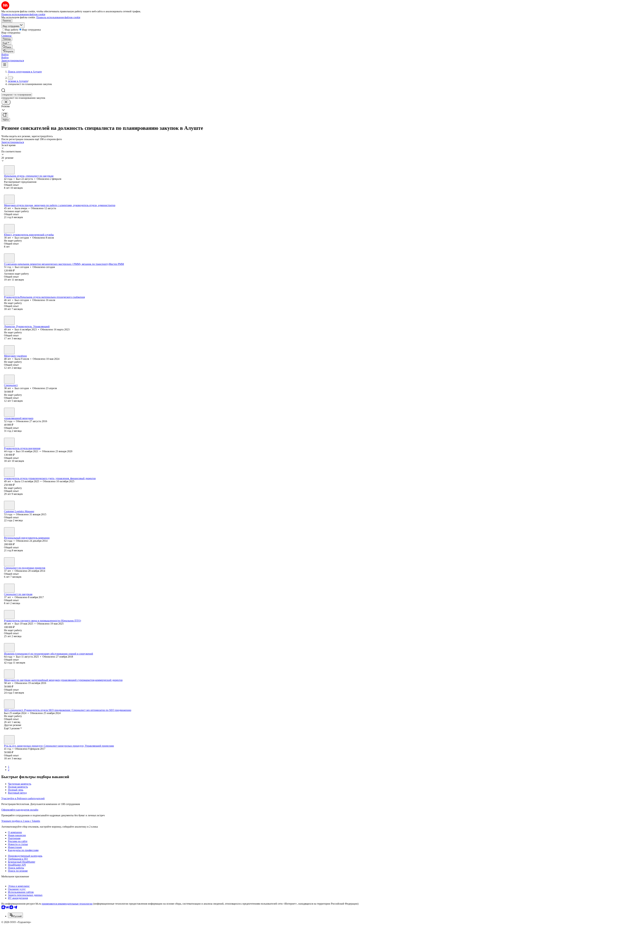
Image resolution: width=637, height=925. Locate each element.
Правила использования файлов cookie (58, 17)
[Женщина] (9, 199)
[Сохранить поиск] (4, 115)
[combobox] (16, 94)
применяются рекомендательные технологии (67, 903)
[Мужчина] (9, 169)
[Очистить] (6, 102)
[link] (7, 47)
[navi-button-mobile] (4, 65)
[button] (5, 54)
